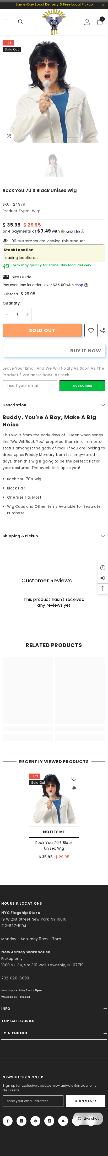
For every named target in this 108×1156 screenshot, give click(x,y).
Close (103, 5)
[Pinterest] (35, 1121)
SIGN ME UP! (85, 1101)
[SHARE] (101, 330)
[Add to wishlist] (74, 779)
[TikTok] (49, 1121)
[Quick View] (74, 788)
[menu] (6, 22)
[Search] (21, 22)
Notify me (54, 831)
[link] (91, 330)
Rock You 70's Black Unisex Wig (54, 845)
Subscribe (82, 386)
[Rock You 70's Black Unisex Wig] (54, 799)
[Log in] (87, 22)
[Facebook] (8, 1121)
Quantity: (12, 303)
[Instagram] (21, 1121)
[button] (54, 231)
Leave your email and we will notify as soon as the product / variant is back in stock (53, 371)
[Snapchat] (63, 1121)
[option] (54, 91)
